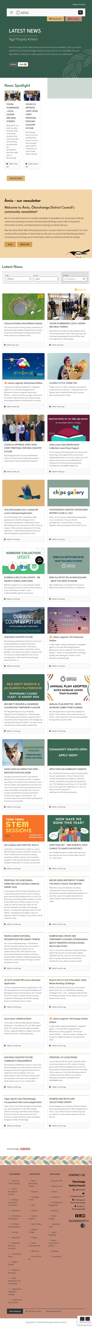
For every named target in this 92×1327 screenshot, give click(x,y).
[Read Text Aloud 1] (82, 1319)
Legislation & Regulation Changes (14, 1292)
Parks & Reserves (32, 1217)
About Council (56, 1186)
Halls (33, 1205)
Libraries (34, 1210)
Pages (22, 64)
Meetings (54, 1251)
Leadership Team (54, 1225)
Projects (34, 1237)
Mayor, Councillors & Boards (54, 1243)
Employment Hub (54, 1311)
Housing (15, 1232)
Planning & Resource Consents (14, 1246)
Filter (7, 275)
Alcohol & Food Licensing (14, 1182)
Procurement (56, 1256)
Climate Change (32, 1230)
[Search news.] (84, 279)
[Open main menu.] (11, 12)
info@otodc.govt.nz (77, 1196)
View (10, 244)
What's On (35, 1251)
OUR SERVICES (14, 1174)
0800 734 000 (80, 1190)
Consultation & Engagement (56, 1203)
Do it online (74, 19)
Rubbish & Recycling (13, 1271)
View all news (16, 178)
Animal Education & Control (12, 1192)
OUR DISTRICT (35, 1174)
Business (34, 1191)
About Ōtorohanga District (33, 1183)
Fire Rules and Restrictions (14, 1225)
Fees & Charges (52, 1217)
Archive (35, 275)
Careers (54, 1191)
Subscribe (24, 244)
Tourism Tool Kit (34, 1258)
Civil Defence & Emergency (14, 1217)
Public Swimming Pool (34, 1244)
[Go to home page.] (22, 12)
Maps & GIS (16, 1237)
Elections (54, 1210)
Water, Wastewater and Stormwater (14, 1281)
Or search (66, 275)
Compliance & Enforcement (15, 1301)
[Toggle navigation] (80, 12)
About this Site (56, 1181)
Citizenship (55, 1197)
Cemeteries (16, 1210)
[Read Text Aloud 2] (87, 1319)
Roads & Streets (13, 1263)
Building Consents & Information (13, 1202)
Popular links (56, 19)
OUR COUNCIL (55, 1174)
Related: (13, 64)
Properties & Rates (14, 1255)
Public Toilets (36, 1224)
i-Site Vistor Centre (34, 1311)
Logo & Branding (53, 1233)
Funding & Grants (33, 1198)
